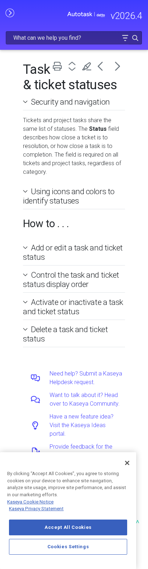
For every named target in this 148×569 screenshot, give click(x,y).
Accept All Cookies (68, 527)
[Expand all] (73, 66)
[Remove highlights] (88, 66)
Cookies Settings (68, 546)
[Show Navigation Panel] (9, 12)
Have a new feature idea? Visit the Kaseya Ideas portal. (82, 425)
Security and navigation (70, 101)
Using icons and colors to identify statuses (69, 196)
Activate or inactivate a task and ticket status (73, 306)
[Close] (127, 463)
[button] (125, 37)
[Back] (103, 66)
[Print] (59, 66)
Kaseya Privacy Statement (36, 508)
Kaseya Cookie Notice (30, 502)
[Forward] (118, 66)
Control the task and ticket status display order (71, 279)
